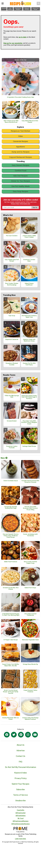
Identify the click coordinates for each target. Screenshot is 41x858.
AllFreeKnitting (20, 816)
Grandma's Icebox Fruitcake (11, 447)
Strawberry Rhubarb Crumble (12, 364)
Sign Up (35, 207)
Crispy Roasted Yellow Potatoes (30, 691)
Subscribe (20, 789)
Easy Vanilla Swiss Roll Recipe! (12, 260)
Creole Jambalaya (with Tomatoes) (30, 535)
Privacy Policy (15, 204)
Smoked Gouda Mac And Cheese (10, 588)
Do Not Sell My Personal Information (20, 767)
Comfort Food (20, 170)
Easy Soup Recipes (20, 191)
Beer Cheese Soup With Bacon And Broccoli (11, 121)
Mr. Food (20, 818)
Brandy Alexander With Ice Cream (10, 718)
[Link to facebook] (7, 734)
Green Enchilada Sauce (11, 481)
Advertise (20, 750)
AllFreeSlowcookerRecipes (20, 824)
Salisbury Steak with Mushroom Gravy (29, 340)
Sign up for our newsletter (13, 43)
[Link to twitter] (14, 734)
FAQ (20, 762)
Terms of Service (20, 795)
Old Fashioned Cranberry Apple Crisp (29, 316)
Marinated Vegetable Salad (30, 640)
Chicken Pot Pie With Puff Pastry (29, 364)
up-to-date (22, 37)
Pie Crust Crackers (11, 236)
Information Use (25, 204)
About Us (20, 745)
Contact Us (20, 756)
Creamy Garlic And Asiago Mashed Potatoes (30, 718)
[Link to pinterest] (21, 734)
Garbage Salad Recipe (29, 446)
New (3, 458)
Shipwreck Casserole (11, 339)
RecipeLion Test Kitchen (20, 131)
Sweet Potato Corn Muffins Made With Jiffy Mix (10, 665)
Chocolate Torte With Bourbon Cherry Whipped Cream (29, 422)
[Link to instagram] (28, 734)
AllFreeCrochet (20, 813)
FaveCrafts (20, 810)
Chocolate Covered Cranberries (30, 614)
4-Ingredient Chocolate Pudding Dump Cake (20, 97)
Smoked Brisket (12, 421)
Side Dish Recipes (20, 176)
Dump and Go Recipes (20, 152)
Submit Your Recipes (20, 784)
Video (20, 136)
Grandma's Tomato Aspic (29, 260)
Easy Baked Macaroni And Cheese (30, 121)
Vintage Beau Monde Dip (30, 664)
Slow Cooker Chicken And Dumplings (11, 284)
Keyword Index (20, 773)
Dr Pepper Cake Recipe (11, 640)
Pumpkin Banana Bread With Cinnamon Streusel (30, 481)
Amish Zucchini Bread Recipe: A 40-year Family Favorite (10, 692)
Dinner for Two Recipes (20, 181)
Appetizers (20, 147)
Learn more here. (20, 839)
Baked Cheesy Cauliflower (29, 284)
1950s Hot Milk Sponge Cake (12, 396)
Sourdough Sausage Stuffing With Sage (10, 507)
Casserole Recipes (20, 141)
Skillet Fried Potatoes (10, 562)
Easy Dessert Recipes (20, 165)
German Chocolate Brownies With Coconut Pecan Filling (30, 508)
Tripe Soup (11, 315)
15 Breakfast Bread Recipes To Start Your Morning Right (10, 614)
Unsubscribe (20, 800)
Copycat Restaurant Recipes (20, 157)
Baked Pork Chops (30, 588)
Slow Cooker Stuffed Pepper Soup (30, 562)
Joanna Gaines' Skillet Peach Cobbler (29, 236)
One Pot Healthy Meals (20, 186)
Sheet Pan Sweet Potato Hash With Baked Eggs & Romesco (29, 397)
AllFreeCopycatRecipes (20, 821)
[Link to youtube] (35, 734)
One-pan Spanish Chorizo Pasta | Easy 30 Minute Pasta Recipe (10, 535)
